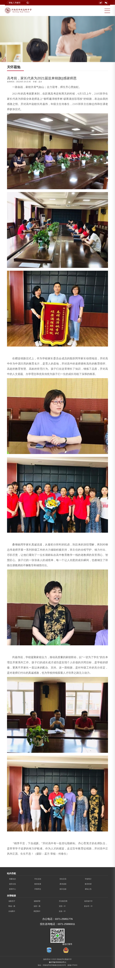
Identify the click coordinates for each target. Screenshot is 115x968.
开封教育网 (63, 901)
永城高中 (11, 911)
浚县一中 (62, 911)
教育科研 (88, 884)
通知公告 (88, 889)
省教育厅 (11, 901)
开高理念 (37, 889)
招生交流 (63, 879)
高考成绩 (63, 884)
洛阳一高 (37, 906)
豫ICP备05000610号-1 (57, 962)
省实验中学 (88, 901)
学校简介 (88, 879)
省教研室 (37, 901)
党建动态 (12, 879)
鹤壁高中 (37, 911)
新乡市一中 (88, 906)
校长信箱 (63, 889)
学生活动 (37, 879)
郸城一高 (11, 906)
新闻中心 (12, 889)
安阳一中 (62, 906)
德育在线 (12, 884)
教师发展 (37, 884)
